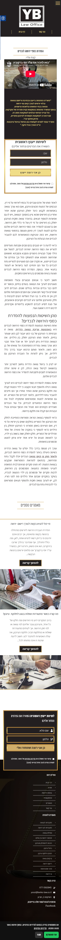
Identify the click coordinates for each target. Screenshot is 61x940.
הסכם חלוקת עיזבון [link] (45, 853)
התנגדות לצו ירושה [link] (45, 827)
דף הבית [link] (22, 32)
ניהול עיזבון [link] (48, 848)
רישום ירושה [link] (47, 863)
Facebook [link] (50, 905)
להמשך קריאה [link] (30, 563)
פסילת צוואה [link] (47, 833)
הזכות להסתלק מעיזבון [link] (43, 843)
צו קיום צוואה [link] (47, 858)
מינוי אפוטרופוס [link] (46, 868)
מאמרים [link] (49, 803)
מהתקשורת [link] (48, 798)
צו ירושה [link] (49, 874)
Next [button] (6, 32)
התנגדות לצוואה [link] (46, 822)
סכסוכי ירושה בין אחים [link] (44, 838)
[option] (42, 32)
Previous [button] (57, 32)
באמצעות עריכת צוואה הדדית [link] (33, 329)
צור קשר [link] (42, 32)
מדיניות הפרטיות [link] (28, 184)
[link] (31, 16)
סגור (39, 934)
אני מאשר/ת (51, 934)
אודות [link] (50, 787)
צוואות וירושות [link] (47, 793)
